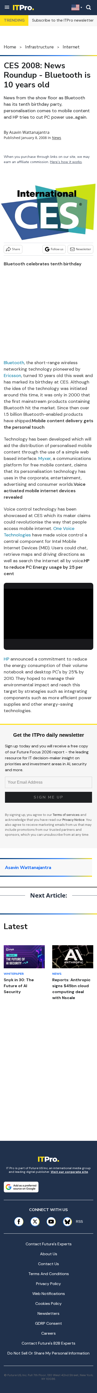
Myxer (44, 458)
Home (10, 47)
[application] (48, 614)
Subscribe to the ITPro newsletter (63, 20)
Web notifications (48, 1293)
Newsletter (83, 249)
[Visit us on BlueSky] (65, 1221)
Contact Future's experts (49, 1244)
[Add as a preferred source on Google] (21, 1187)
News (56, 137)
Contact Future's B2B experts (48, 1343)
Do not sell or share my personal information (48, 1353)
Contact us (48, 1263)
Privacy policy (48, 1283)
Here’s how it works (66, 162)
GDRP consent (48, 1323)
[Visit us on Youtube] (51, 1221)
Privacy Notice (73, 820)
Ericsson (12, 376)
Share (16, 249)
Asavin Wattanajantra (29, 132)
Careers (48, 1333)
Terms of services (66, 815)
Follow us (57, 249)
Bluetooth (14, 363)
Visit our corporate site (69, 1172)
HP (6, 659)
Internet (71, 47)
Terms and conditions (48, 1273)
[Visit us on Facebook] (18, 1221)
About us (48, 1253)
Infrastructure (39, 47)
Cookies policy (48, 1303)
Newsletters (48, 1313)
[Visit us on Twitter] (35, 1221)
